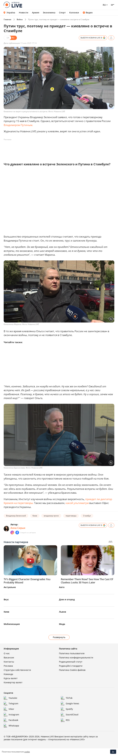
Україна (11, 12)
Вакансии (9, 657)
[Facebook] (17, 532)
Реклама (8, 665)
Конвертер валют (13, 682)
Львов (62, 611)
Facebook (13, 720)
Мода (62, 624)
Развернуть (59, 637)
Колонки (74, 12)
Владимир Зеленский (16, 515)
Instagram (14, 714)
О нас (7, 653)
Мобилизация (12, 624)
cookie (27, 751)
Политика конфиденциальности (76, 657)
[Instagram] (12, 532)
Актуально (10, 587)
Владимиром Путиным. (18, 125)
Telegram (13, 703)
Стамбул (87, 515)
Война (20, 19)
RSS (68, 720)
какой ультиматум (77, 503)
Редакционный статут (70, 661)
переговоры (71, 515)
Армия (35, 12)
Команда (8, 674)
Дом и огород (67, 599)
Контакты (9, 661)
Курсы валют (11, 678)
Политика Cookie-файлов (72, 669)
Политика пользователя (72, 653)
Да (113, 751)
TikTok (69, 697)
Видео (89, 12)
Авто (62, 587)
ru (104, 4)
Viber (11, 709)
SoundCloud (72, 714)
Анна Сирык (17, 528)
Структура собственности (17, 669)
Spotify (69, 709)
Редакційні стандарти (70, 665)
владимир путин (51, 515)
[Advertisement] (60, 149)
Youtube (13, 697)
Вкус (6, 599)
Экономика (49, 12)
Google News (72, 703)
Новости (23, 12)
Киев (35, 515)
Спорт (62, 12)
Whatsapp (14, 725)
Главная (7, 19)
